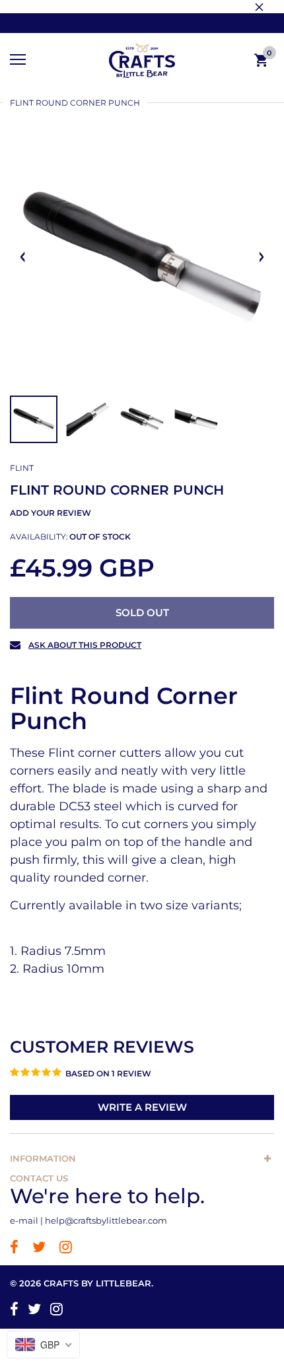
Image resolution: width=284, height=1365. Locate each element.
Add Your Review (50, 513)
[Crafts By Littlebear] (142, 60)
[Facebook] (14, 1248)
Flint (22, 468)
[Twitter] (39, 1248)
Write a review (142, 1107)
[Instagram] (65, 1248)
